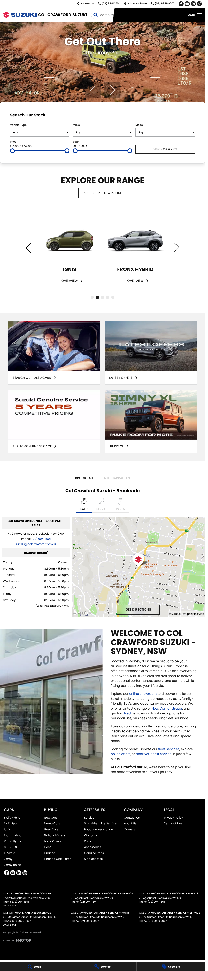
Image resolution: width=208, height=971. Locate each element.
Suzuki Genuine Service (100, 823)
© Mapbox (175, 614)
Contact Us (132, 818)
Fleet (47, 847)
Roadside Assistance (98, 829)
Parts (87, 841)
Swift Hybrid (12, 818)
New (155, 708)
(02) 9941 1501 (41, 539)
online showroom (143, 693)
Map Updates (93, 859)
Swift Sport (11, 823)
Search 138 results (165, 149)
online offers (120, 754)
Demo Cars (52, 823)
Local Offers (52, 841)
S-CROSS (10, 847)
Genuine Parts (94, 853)
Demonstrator (171, 708)
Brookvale (84, 478)
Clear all (187, 116)
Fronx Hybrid (12, 835)
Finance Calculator (57, 859)
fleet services (168, 749)
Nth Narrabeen (117, 478)
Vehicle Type (18, 125)
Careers (129, 829)
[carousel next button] (112, 90)
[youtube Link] (187, 3)
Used (127, 713)
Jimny (8, 859)
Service (89, 818)
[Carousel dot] (92, 297)
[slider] (12, 150)
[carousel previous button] (93, 90)
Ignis (7, 829)
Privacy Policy (173, 818)
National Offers (54, 835)
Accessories (92, 847)
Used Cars (51, 829)
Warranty (90, 835)
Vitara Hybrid (13, 841)
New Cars (50, 818)
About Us (130, 823)
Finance (49, 853)
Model (139, 125)
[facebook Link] (181, 3)
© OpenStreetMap (193, 614)
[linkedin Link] (193, 3)
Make (76, 125)
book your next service (154, 754)
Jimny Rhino (12, 865)
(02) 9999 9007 (21, 921)
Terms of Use (173, 823)
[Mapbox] (83, 613)
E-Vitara (9, 853)
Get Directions (138, 609)
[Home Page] (20, 15)
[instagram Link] (199, 3)
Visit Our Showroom (102, 193)
